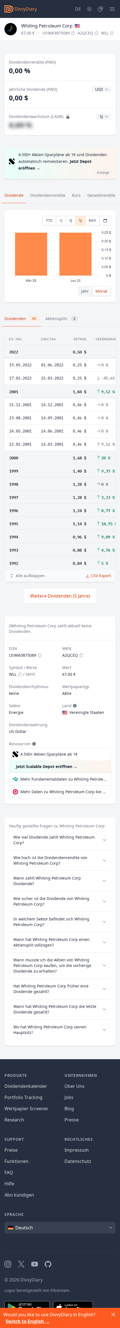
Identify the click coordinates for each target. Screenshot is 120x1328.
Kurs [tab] (76, 195)
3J (70, 220)
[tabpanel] (60, 256)
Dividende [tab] (13, 195)
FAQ (8, 1172)
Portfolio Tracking (23, 1097)
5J (80, 220)
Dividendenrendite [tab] (47, 195)
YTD (49, 220)
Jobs (68, 1097)
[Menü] (112, 9)
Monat (101, 291)
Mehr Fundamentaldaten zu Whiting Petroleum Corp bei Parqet (63, 779)
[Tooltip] (74, 706)
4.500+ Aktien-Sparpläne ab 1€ (49, 754)
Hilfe (9, 1184)
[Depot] (100, 9)
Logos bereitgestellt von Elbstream (36, 1290)
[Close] (113, 1314)
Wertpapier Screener (26, 1108)
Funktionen (16, 1161)
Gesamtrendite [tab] (101, 195)
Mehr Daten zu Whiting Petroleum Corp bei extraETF (63, 791)
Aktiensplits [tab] (60, 318)
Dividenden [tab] (20, 318)
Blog (69, 1108)
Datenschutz (77, 1161)
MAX (92, 220)
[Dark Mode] (89, 9)
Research (14, 1120)
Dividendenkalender (25, 1086)
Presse (71, 1120)
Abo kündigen (19, 1195)
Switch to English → (28, 1321)
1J (60, 220)
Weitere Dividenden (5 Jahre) (60, 596)
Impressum (76, 1150)
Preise (11, 1150)
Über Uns (74, 1086)
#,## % (20, 124)
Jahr (85, 291)
